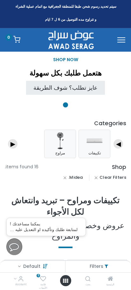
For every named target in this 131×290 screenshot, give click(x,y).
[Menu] (121, 40)
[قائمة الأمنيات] (43, 279)
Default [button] (31, 266)
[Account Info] (21, 279)
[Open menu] (65, 281)
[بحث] (88, 279)
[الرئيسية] (110, 279)
